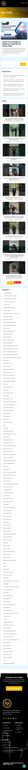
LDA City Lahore (7, 525)
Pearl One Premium (7, 575)
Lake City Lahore (7, 519)
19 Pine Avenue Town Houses (10, 296)
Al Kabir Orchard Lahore (8, 301)
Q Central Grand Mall (8, 589)
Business (5, 384)
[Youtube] (13, 718)
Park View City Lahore (8, 572)
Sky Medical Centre (7, 610)
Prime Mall (5, 584)
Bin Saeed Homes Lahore (9, 378)
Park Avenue (6, 569)
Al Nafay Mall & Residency (9, 307)
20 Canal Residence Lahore (9, 298)
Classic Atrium (6, 416)
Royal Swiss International (9, 604)
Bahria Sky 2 (6, 360)
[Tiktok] (16, 718)
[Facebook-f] (3, 718)
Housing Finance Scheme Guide (10, 484)
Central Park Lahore (7, 398)
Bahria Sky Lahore (7, 363)
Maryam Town (6, 545)
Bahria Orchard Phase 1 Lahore (10, 345)
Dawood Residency (7, 422)
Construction (6, 419)
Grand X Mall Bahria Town (9, 475)
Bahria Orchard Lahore (8, 340)
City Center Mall (7, 413)
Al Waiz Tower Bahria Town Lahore (11, 313)
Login (23, 3)
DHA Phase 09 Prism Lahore (9, 434)
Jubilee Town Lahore (8, 498)
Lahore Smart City (7, 516)
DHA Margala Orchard (8, 431)
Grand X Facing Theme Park (9, 472)
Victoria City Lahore (7, 657)
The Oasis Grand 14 (8, 636)
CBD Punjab (6, 390)
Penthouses (6, 578)
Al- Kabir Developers (8, 316)
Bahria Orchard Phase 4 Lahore (10, 354)
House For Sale (6, 481)
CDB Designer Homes (8, 393)
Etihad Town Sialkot (8, 457)
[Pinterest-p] (11, 718)
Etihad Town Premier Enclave (10, 454)
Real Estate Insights (7, 595)
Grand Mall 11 (6, 469)
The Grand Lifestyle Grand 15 (10, 634)
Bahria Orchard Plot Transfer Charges (12, 357)
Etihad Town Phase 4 (8, 451)
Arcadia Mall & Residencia (9, 325)
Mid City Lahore (7, 548)
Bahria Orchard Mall (8, 343)
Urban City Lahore (7, 654)
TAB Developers (7, 628)
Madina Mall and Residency (9, 534)
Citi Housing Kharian (8, 407)
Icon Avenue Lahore (7, 487)
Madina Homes (6, 531)
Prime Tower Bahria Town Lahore (11, 587)
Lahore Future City (7, 510)
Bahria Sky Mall (7, 366)
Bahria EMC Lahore (7, 334)
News (4, 563)
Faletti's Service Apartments (9, 460)
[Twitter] (8, 718)
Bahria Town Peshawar (8, 375)
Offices (5, 566)
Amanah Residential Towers (9, 322)
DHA (4, 425)
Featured (5, 466)
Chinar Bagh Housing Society (10, 401)
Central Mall (6, 395)
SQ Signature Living (8, 622)
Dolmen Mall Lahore (8, 440)
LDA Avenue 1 (6, 522)
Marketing (5, 542)
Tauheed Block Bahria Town (9, 631)
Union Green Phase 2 (8, 651)
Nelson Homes (6, 554)
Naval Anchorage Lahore (9, 551)
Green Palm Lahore (7, 478)
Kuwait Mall (6, 504)
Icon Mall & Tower (7, 490)
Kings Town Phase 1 (8, 501)
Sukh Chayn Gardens (8, 625)
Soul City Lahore (7, 616)
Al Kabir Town (6, 304)
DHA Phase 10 (6, 437)
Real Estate (6, 592)
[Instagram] (6, 718)
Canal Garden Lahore (8, 387)
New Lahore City (7, 557)
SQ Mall (5, 619)
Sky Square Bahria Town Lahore (10, 613)
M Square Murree (7, 528)
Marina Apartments (7, 537)
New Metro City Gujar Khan (9, 560)
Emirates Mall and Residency (10, 445)
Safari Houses (6, 607)
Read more (4, 55)
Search (23, 64)
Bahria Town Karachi (8, 369)
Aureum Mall (6, 328)
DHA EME (5, 428)
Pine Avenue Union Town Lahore (10, 581)
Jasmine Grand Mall (8, 492)
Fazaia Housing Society (8, 463)
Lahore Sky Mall (7, 513)
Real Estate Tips (7, 598)
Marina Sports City (7, 539)
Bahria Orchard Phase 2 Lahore (10, 348)
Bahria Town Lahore (8, 372)
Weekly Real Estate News (9, 663)
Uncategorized (6, 642)
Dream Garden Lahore (8, 442)
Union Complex (6, 645)
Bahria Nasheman (7, 337)
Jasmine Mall (6, 495)
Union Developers (7, 648)
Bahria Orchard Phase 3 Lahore (10, 351)
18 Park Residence (7, 293)
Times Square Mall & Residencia (10, 639)
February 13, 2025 (7, 37)
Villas (4, 660)
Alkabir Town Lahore (8, 319)
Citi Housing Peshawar (8, 410)
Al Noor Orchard (7, 310)
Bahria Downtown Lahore (9, 331)
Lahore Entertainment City (9, 507)
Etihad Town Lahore (8, 448)
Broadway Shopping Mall (9, 381)
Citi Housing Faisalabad (8, 404)
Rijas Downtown (7, 601)
